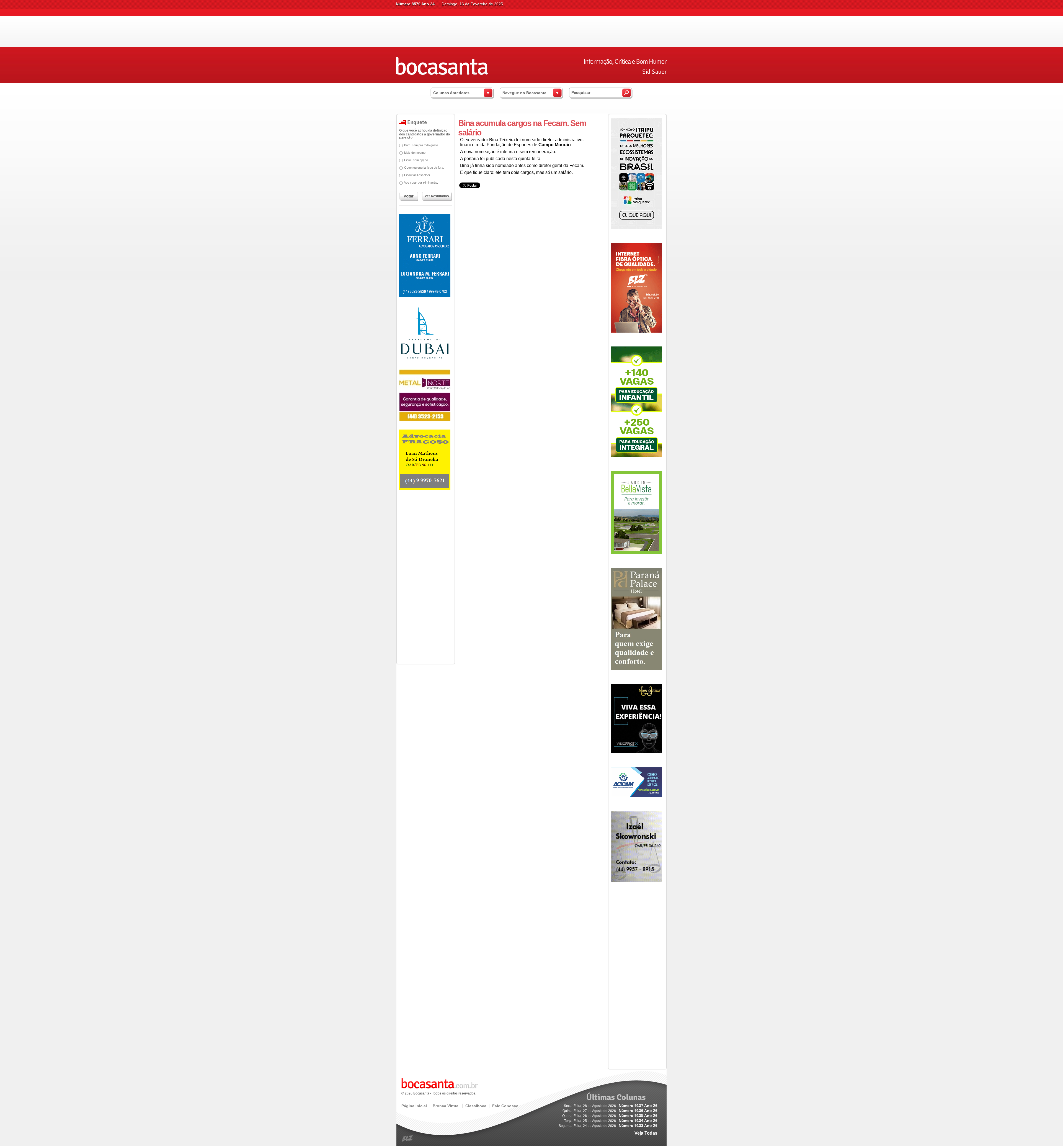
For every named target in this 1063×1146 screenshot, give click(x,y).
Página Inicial (414, 1106)
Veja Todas (645, 1133)
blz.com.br (407, 1139)
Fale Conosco (505, 1106)
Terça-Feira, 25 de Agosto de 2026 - (610, 1121)
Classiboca (475, 1106)
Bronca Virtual (446, 1106)
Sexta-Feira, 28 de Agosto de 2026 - (610, 1106)
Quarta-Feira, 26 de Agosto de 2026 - (609, 1116)
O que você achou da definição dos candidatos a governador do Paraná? (424, 134)
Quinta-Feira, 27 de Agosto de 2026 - (610, 1111)
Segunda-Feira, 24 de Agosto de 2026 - (608, 1126)
